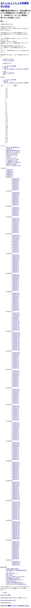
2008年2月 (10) (15, 497)
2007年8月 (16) (15, 508)
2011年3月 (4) (15, 436)
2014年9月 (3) (15, 375)
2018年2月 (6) (15, 308)
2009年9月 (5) (15, 467)
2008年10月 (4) (15, 485)
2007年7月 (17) (15, 509)
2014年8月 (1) (15, 377)
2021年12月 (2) (15, 235)
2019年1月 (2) (15, 290)
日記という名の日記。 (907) (13, 165)
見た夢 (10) (9, 149)
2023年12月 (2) (15, 207)
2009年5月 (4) (15, 473)
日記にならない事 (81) (12, 153)
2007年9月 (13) (15, 506)
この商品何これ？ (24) (12, 160)
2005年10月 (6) (15, 544)
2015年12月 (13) (16, 352)
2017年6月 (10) (15, 322)
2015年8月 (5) (15, 357)
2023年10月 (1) (15, 209)
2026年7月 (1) (9, 169)
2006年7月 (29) (15, 529)
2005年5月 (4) (15, 552)
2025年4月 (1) (15, 186)
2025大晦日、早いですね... (13, 578)
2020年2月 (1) (15, 270)
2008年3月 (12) (15, 496)
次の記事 (15, 69)
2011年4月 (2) (15, 435)
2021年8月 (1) (15, 241)
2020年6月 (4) (15, 264)
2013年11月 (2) (15, 390)
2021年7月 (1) (15, 242)
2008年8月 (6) (15, 488)
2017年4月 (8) (15, 325)
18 (6, 125)
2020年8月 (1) (15, 261)
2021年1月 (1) (15, 252)
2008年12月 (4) (15, 482)
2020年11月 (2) (15, 256)
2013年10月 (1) (15, 392)
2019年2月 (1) (15, 288)
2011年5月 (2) (15, 433)
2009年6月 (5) (15, 471)
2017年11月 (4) (15, 314)
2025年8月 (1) (15, 181)
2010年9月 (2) (15, 447)
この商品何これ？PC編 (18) (13, 162)
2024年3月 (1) (15, 201)
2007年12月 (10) (16, 502)
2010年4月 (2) (15, 454)
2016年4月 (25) (15, 345)
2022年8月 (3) (15, 224)
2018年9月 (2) (15, 297)
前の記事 (9, 66)
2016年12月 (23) (16, 332)
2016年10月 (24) (16, 335)
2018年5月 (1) (15, 303)
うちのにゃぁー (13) (11, 157)
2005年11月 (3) (15, 543)
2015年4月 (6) (15, 363)
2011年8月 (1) (15, 429)
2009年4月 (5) (15, 474)
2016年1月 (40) (15, 349)
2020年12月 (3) (15, 255)
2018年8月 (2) (15, 299)
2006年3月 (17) (15, 535)
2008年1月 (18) (15, 499)
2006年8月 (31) (15, 528)
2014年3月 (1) (15, 383)
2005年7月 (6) (15, 549)
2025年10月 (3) (15, 180)
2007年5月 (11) (15, 512)
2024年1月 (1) (15, 204)
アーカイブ (3, 168)
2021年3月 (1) (15, 249)
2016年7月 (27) (15, 340)
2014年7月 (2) (15, 378)
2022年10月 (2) (15, 221)
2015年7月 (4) (15, 358)
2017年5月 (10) (15, 323)
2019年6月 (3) (15, 282)
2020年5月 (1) (15, 265)
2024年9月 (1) (15, 195)
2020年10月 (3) (15, 258)
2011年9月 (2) (15, 427)
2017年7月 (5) (15, 320)
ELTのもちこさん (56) (12, 155)
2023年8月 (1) (15, 210)
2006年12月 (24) (16, 522)
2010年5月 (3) (15, 453)
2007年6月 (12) (15, 511)
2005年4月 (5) (15, 554)
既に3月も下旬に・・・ (12, 573)
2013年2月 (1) (15, 401)
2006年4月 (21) (15, 534)
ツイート (7, 63)
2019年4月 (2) (15, 285)
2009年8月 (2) (15, 468)
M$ (13, 38)
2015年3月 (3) (15, 364)
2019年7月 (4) (15, 281)
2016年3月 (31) (15, 346)
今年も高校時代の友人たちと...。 (14, 579)
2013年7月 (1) (15, 396)
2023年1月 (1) (15, 215)
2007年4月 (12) (15, 514)
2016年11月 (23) (16, 334)
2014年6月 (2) (15, 380)
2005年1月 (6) (15, 558)
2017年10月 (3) (15, 316)
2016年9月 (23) (15, 337)
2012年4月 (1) (15, 415)
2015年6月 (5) (15, 360)
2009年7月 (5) (15, 470)
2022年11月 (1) (15, 220)
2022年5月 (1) (15, 227)
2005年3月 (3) (15, 555)
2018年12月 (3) (15, 293)
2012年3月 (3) (15, 416)
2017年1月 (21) (15, 329)
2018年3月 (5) (15, 307)
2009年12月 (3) (15, 462)
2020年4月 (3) (15, 267)
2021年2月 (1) (15, 250)
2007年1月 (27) (15, 518)
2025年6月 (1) (15, 185)
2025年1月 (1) (15, 189)
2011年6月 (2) (15, 432)
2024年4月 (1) (15, 200)
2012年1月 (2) (15, 419)
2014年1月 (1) (15, 386)
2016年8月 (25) (15, 339)
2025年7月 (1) (15, 183)
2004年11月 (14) (16, 563)
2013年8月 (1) (15, 395)
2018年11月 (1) (15, 294)
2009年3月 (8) (15, 476)
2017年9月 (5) (15, 317)
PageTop (3, 77)
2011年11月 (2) (15, 424)
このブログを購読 (6, 595)
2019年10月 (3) (15, 278)
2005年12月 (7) (15, 541)
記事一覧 (5, 67)
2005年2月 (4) (15, 557)
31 (6, 142)
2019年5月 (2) (15, 284)
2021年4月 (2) (15, 247)
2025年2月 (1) (15, 188)
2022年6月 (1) (15, 226)
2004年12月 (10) (16, 561)
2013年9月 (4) (15, 393)
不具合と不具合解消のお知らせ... (14, 582)
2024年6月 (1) (15, 197)
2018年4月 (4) (15, 305)
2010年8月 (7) (15, 448)
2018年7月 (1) (15, 300)
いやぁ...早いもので (11, 581)
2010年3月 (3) (15, 456)
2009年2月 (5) (15, 477)
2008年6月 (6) (15, 491)
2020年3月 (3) (15, 268)
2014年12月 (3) (15, 371)
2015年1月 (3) (15, 368)
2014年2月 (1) (15, 384)
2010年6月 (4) (15, 451)
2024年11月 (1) (15, 194)
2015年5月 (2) (15, 361)
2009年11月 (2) (15, 464)
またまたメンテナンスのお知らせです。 (16, 584)
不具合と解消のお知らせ (12, 568)
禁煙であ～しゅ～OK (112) (13, 152)
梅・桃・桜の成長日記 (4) (12, 147)
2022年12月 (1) (15, 218)
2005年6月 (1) (15, 551)
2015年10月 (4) (15, 354)
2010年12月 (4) (15, 442)
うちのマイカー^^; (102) (12, 159)
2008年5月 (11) (15, 493)
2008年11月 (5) (15, 483)
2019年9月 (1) (15, 279)
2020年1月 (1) (15, 271)
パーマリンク (8, 59)
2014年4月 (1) (15, 381)
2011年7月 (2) (15, 430)
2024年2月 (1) (15, 203)
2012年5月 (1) (15, 413)
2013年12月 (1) (15, 389)
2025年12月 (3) (15, 178)
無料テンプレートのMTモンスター (18, 605)
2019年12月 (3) (15, 274)
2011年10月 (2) (15, 425)
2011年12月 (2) (15, 422)
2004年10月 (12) (16, 564)
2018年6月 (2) (15, 302)
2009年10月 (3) (15, 465)
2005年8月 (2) (15, 547)
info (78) (8, 156)
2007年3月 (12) (15, 515)
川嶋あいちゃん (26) (11, 164)
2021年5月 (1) (15, 246)
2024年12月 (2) (15, 192)
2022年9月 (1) (15, 223)
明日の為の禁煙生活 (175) (12, 150)
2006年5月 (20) (15, 532)
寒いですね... (9, 575)
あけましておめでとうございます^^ (15, 576)
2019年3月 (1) (15, 287)
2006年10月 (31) (16, 525)
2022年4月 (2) (15, 229)
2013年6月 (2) (15, 398)
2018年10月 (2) (15, 296)
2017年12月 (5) (15, 313)
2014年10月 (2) (15, 374)
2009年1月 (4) (15, 479)
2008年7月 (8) (15, 490)
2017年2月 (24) (15, 328)
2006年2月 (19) (15, 537)
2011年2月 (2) (15, 438)
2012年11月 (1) (15, 407)
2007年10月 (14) (16, 505)
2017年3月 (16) (15, 326)
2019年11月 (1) (15, 276)
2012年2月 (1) (15, 418)
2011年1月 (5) (15, 439)
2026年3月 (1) (9, 172)
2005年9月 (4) (15, 546)
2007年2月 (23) (15, 517)
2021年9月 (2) (15, 239)
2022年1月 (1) (15, 232)
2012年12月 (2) (15, 406)
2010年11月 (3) (15, 444)
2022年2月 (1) (15, 230)
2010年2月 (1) (15, 457)
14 (6, 119)
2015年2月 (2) (15, 366)
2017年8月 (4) (15, 319)
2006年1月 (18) (15, 538)
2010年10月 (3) (15, 445)
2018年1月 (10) (15, 310)
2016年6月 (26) (15, 342)
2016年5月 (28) (15, 343)
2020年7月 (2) (15, 262)
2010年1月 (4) (15, 459)
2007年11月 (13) (16, 503)
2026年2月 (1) (9, 174)
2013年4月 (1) (15, 400)
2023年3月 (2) (15, 214)
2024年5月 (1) (15, 198)
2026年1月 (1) (9, 175)
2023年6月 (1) (15, 212)
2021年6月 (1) (15, 244)
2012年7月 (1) (15, 412)
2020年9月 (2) (15, 259)
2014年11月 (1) (15, 372)
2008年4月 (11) (15, 494)
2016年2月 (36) (15, 348)
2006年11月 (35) (16, 523)
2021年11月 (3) (15, 236)
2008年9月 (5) (15, 486)
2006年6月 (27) (15, 531)
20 (6, 127)
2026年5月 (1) (9, 171)
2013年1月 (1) (15, 403)
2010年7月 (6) (15, 450)
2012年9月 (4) (15, 409)
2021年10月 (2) (15, 238)
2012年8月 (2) (15, 410)
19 (6, 126)
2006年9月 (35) (15, 526)
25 (6, 134)
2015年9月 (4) (15, 355)
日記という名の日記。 (9, 60)
